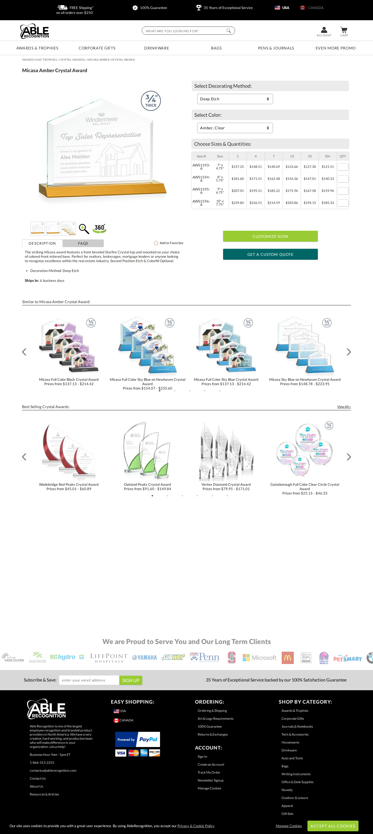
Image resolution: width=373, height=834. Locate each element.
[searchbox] (188, 31)
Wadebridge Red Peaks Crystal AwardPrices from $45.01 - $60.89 (69, 486)
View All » (344, 407)
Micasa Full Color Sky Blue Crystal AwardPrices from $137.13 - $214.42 (226, 381)
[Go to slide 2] (174, 391)
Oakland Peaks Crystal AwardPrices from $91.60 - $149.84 (147, 486)
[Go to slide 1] (159, 391)
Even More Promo (336, 48)
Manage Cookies (209, 788)
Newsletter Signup (211, 780)
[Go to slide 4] (205, 391)
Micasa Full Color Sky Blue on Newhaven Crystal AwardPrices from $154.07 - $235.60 (147, 383)
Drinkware (156, 48)
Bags (216, 48)
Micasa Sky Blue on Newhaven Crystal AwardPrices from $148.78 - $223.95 (305, 381)
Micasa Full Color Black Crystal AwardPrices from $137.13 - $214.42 (69, 381)
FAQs (83, 243)
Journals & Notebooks (297, 726)
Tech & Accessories (295, 734)
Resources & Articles (44, 794)
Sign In (202, 756)
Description (42, 243)
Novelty (287, 790)
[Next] (349, 352)
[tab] (42, 243)
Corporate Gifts (97, 48)
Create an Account (211, 764)
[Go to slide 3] (190, 391)
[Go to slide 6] (227, 496)
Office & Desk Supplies (297, 782)
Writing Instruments (296, 774)
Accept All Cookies (333, 826)
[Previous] (24, 352)
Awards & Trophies (37, 48)
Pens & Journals (276, 48)
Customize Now (271, 236)
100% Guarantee (153, 7)
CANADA (315, 7)
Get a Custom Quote (270, 254)
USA (285, 7)
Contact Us (38, 778)
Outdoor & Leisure (295, 798)
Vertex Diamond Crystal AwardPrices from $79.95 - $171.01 (226, 486)
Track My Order (209, 772)
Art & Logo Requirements (215, 718)
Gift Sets (287, 814)
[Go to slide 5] (220, 391)
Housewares (290, 742)
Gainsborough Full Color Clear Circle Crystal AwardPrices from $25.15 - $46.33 (304, 488)
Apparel (287, 806)
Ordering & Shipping (212, 711)
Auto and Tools (292, 758)
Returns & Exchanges (213, 734)
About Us (36, 786)
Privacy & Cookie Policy (195, 826)
